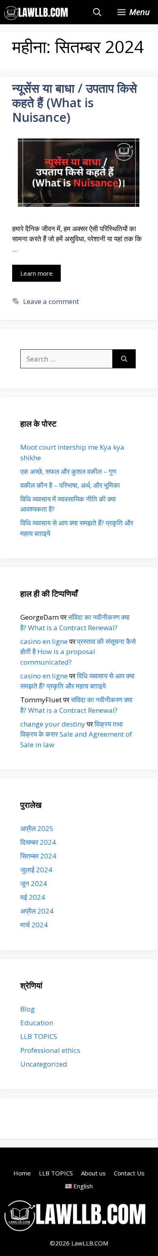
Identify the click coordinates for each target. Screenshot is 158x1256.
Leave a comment (51, 301)
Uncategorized (43, 1064)
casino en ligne (44, 641)
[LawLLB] (36, 12)
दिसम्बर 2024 (38, 842)
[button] (97, 12)
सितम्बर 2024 (38, 856)
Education (36, 1022)
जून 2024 (33, 883)
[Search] (124, 359)
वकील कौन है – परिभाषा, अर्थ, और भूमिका (70, 485)
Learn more (36, 273)
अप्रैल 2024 (36, 911)
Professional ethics (50, 1050)
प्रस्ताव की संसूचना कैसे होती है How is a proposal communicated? (78, 652)
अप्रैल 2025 (36, 828)
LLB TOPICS (38, 1036)
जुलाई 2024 (36, 869)
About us (93, 1173)
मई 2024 (32, 897)
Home (22, 1173)
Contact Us (129, 1173)
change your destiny (52, 724)
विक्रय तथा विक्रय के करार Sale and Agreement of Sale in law (76, 734)
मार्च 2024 (34, 924)
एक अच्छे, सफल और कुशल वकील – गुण (68, 471)
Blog (27, 1009)
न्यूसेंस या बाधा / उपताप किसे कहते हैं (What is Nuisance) (74, 102)
